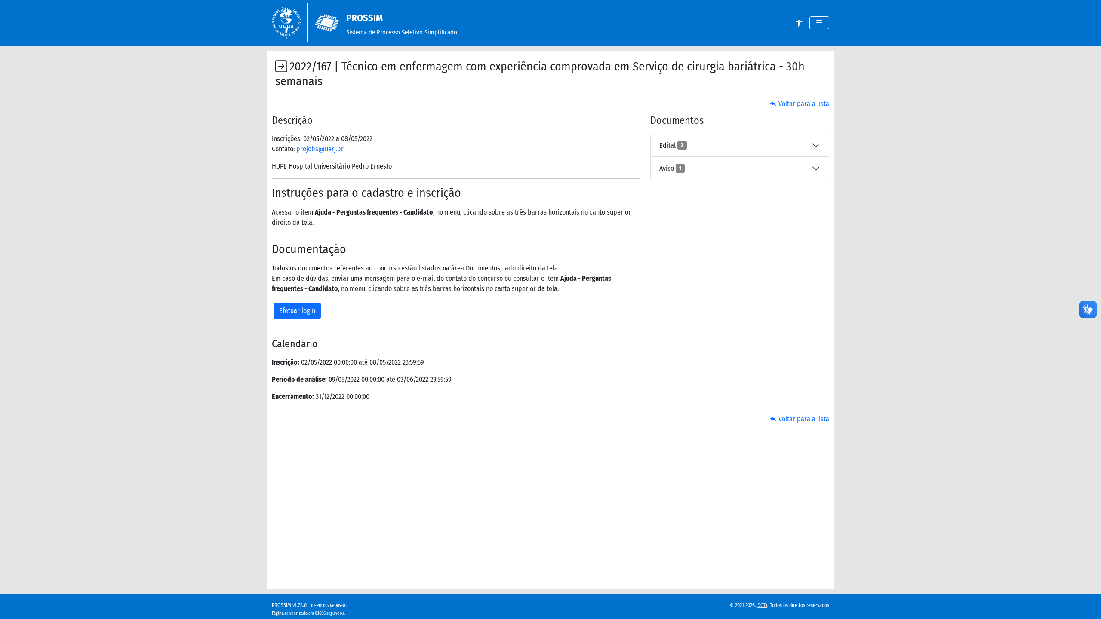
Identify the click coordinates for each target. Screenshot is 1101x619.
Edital (671, 145)
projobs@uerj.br (320, 149)
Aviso (670, 168)
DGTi (762, 605)
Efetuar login (297, 310)
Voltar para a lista (803, 104)
